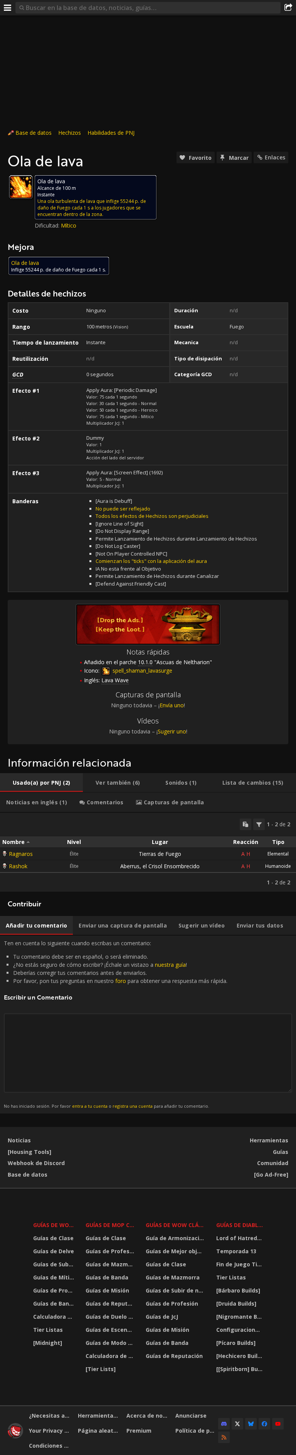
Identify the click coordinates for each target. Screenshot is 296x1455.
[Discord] (224, 1424)
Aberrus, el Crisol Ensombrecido (160, 866)
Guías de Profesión (54, 1290)
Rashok (18, 866)
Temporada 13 (236, 1251)
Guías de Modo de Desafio (111, 1342)
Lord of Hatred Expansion (240, 1238)
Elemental (278, 854)
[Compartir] (288, 7)
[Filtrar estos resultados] (259, 824)
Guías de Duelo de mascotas (111, 1316)
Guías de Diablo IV (240, 1225)
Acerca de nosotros (148, 1415)
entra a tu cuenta (90, 1106)
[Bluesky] (251, 1424)
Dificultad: (48, 225)
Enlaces (275, 157)
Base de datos (33, 132)
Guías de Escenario (111, 1329)
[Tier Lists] (101, 1369)
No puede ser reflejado (123, 508)
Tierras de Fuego (160, 853)
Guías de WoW (53, 1225)
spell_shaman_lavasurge (141, 670)
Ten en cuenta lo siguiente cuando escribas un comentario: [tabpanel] (115, 1024)
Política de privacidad (197, 1430)
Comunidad (272, 1163)
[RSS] (224, 1437)
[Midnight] (47, 1342)
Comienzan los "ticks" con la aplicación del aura (151, 561)
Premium (138, 1430)
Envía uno (172, 705)
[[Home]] (15, 1436)
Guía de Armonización (176, 1238)
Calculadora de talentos (54, 1316)
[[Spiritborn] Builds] (240, 1369)
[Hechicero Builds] (240, 1356)
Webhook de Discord (36, 1163)
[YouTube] (278, 1424)
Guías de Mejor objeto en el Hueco (176, 1251)
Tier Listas (48, 1329)
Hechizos (69, 132)
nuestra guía (170, 964)
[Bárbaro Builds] (238, 1290)
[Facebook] (264, 1424)
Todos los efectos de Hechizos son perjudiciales (152, 515)
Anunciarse (191, 1415)
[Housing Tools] (29, 1151)
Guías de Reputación (111, 1303)
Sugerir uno (172, 731)
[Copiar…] (245, 824)
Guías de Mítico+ (54, 1277)
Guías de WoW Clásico (176, 1225)
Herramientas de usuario (99, 1415)
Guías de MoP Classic (111, 1225)
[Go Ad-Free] (271, 1174)
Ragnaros (21, 853)
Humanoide (278, 866)
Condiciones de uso (50, 1445)
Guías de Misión (107, 1290)
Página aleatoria (99, 1430)
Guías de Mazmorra (111, 1264)
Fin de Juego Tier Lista (240, 1264)
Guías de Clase (53, 1238)
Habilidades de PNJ (111, 132)
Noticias (19, 1140)
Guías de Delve (53, 1251)
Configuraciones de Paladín (240, 1329)
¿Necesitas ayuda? (50, 1415)
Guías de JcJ (162, 1316)
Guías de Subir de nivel (54, 1264)
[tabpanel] (148, 852)
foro (120, 981)
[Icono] (21, 187)
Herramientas (269, 1140)
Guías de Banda (54, 1303)
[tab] (41, 782)
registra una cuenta (133, 1106)
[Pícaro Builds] (236, 1342)
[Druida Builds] (236, 1303)
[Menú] (7, 7)
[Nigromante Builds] (240, 1316)
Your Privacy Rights (50, 1430)
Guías (280, 1151)
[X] (237, 1424)
